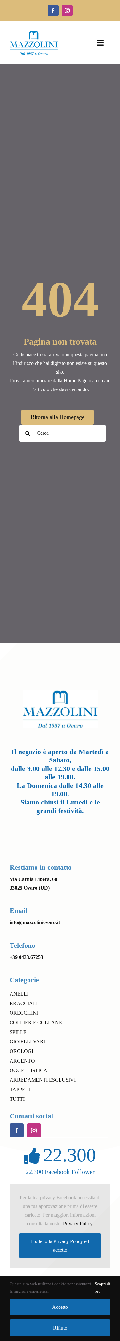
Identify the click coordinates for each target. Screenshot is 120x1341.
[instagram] (67, 10)
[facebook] (53, 10)
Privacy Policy (77, 1223)
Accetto (60, 1307)
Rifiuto (60, 1327)
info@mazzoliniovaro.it (35, 922)
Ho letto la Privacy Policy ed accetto (60, 1246)
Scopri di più (102, 1287)
